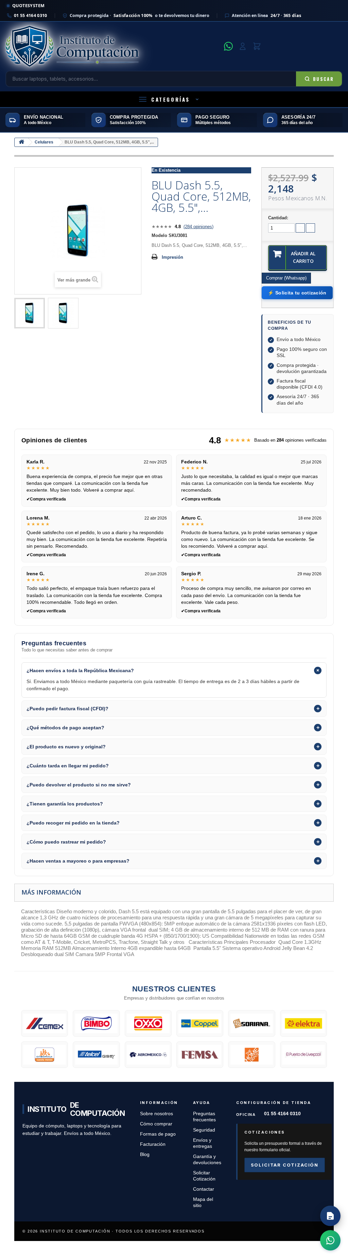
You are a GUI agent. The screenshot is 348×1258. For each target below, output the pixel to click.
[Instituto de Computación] (112, 46)
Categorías (170, 99)
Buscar (323, 78)
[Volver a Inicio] (21, 142)
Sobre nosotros (156, 1113)
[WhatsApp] (228, 46)
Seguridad (204, 1130)
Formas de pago (158, 1134)
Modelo (159, 235)
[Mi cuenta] (242, 46)
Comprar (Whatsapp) (286, 277)
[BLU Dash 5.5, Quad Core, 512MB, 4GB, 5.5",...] (30, 313)
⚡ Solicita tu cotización (297, 292)
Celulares (44, 142)
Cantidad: (278, 217)
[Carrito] (257, 46)
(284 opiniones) (198, 226)
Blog (145, 1154)
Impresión (172, 257)
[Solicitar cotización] (330, 1216)
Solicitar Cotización (284, 1165)
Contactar (203, 1189)
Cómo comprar (156, 1123)
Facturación (153, 1144)
